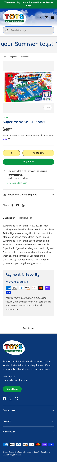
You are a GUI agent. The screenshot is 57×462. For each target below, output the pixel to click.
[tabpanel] (28, 244)
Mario (5, 117)
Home (5, 57)
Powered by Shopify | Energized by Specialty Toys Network (27, 453)
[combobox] (28, 30)
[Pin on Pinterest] (23, 205)
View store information (17, 183)
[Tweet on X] (12, 205)
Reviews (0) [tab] (25, 218)
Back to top (28, 328)
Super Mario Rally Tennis (19, 57)
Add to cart (38, 153)
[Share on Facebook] (17, 205)
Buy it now (28, 161)
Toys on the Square (16, 452)
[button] (46, 18)
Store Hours (12, 389)
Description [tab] (9, 218)
